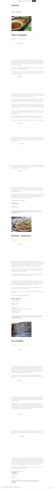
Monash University (29, 480)
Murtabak (24, 211)
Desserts (18, 39)
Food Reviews (22, 39)
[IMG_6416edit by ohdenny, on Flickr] (27, 128)
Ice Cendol (21, 480)
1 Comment (13, 40)
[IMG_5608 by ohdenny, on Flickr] (27, 251)
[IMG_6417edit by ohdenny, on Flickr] (27, 50)
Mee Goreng (13, 317)
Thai (20, 317)
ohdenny (15, 5)
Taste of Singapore (19, 35)
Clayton (15, 39)
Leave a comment (14, 240)
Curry (18, 211)
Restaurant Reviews (27, 39)
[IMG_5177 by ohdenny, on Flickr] (27, 387)
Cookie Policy (16, 487)
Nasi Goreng (17, 317)
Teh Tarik (19, 212)
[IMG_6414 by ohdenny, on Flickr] (27, 84)
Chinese (23, 316)
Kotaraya (36, 316)
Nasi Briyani (27, 211)
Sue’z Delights (17, 341)
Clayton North (17, 480)
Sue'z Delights (14, 482)
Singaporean (32, 39)
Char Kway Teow (18, 316)
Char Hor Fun (13, 316)
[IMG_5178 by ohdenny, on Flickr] (27, 421)
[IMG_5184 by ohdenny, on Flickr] (27, 446)
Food (18, 239)
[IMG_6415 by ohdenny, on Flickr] (27, 177)
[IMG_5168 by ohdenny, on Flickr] (27, 356)
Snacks (38, 480)
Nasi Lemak (31, 211)
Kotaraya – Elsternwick (21, 235)
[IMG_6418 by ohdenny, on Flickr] (27, 153)
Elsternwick (16, 239)
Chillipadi (13, 211)
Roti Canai (35, 211)
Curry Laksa (29, 316)
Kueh (21, 211)
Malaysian (25, 239)
